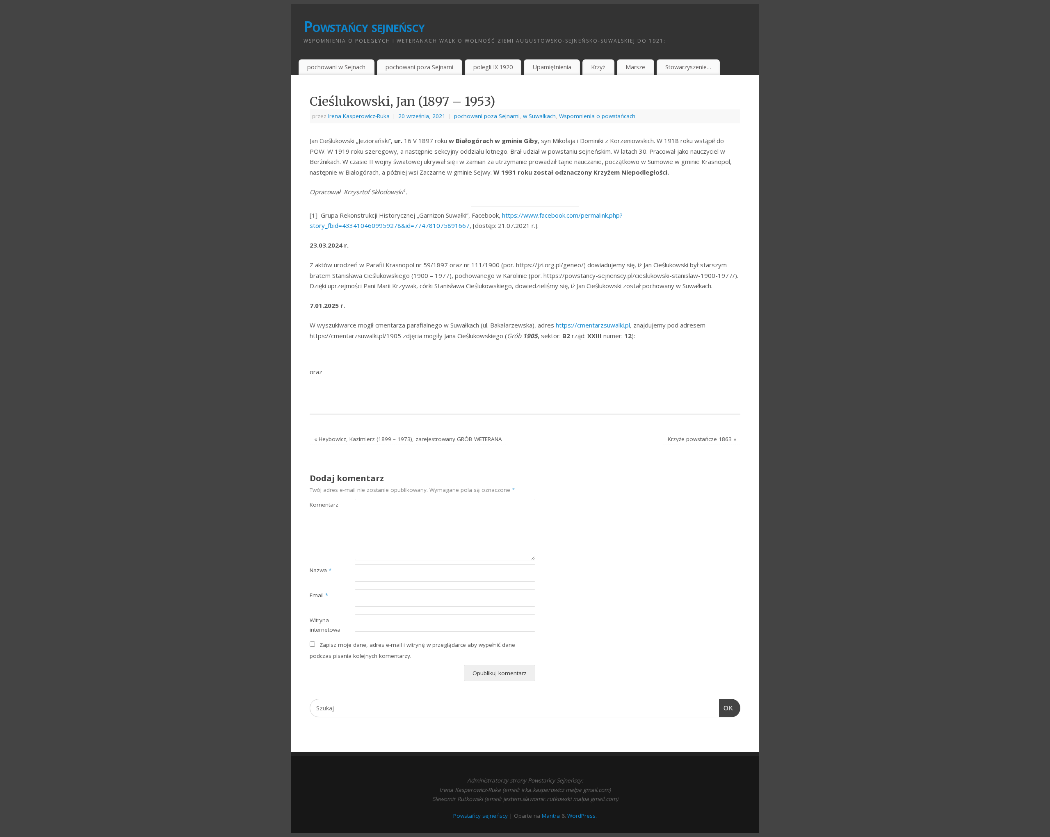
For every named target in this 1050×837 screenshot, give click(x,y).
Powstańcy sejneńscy (364, 26)
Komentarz (321, 504)
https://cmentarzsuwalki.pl (593, 325)
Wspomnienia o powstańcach (597, 116)
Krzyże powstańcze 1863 (702, 439)
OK (726, 708)
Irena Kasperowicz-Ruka (359, 116)
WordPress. (582, 815)
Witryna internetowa (321, 624)
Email (319, 595)
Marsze (635, 67)
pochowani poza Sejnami (419, 67)
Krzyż (598, 67)
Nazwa (320, 570)
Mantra (551, 815)
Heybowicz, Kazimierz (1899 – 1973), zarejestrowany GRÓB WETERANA (408, 439)
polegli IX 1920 (493, 67)
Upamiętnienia (552, 67)
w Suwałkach (539, 116)
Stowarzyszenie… (688, 67)
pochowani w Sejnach (336, 67)
